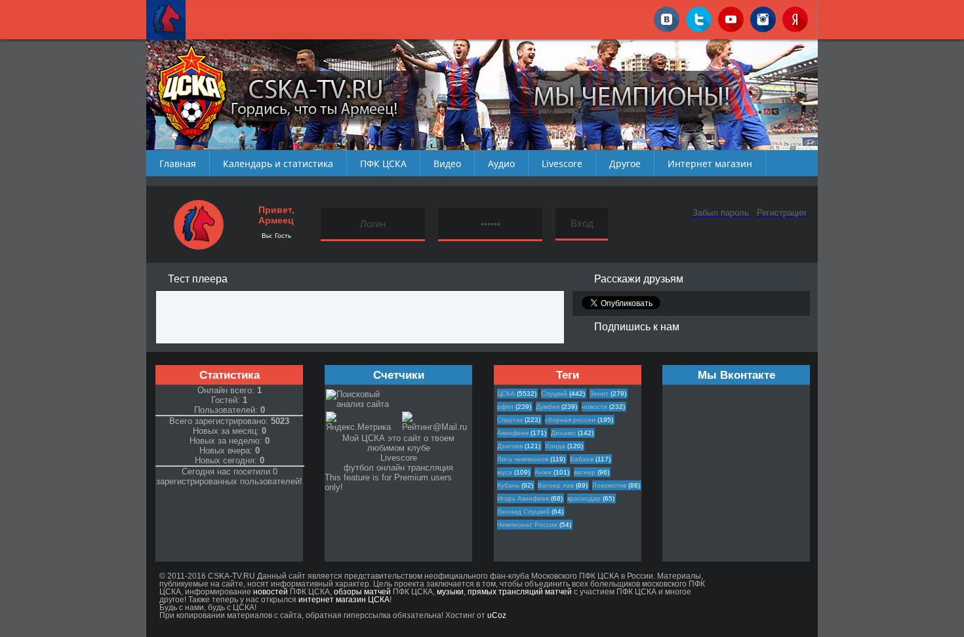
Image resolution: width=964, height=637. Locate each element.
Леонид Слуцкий (523, 511)
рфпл (505, 406)
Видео (447, 163)
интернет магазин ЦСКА (344, 599)
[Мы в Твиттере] (699, 17)
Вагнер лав (556, 485)
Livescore (562, 163)
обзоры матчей (362, 591)
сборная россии (570, 419)
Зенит (599, 393)
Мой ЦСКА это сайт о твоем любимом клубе (398, 443)
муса (504, 472)
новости (594, 406)
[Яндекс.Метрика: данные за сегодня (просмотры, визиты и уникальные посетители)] (363, 422)
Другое (625, 163)
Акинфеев (513, 432)
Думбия (547, 406)
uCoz (496, 615)
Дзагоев (510, 446)
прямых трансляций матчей (520, 591)
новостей (270, 591)
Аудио (501, 163)
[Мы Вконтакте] (667, 17)
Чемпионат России (527, 524)
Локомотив (609, 485)
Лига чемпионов (522, 459)
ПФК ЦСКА (383, 163)
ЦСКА (506, 393)
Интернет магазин (710, 163)
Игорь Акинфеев (523, 498)
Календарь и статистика (278, 163)
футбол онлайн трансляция (398, 468)
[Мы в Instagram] (763, 17)
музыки (450, 591)
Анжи (543, 472)
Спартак (510, 419)
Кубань (508, 485)
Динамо (563, 432)
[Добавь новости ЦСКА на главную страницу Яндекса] (795, 17)
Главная (177, 163)
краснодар (584, 498)
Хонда (555, 446)
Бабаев (581, 459)
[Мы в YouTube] (731, 17)
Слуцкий (554, 393)
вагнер (584, 472)
